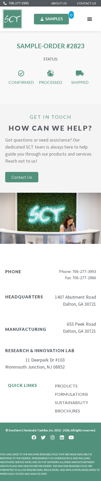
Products (66, 385)
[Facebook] (34, 437)
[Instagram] (52, 437)
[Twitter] (43, 437)
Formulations (71, 394)
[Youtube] (71, 437)
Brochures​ (67, 410)
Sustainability (71, 402)
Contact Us (86, 3)
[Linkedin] (62, 437)
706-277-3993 (19, 3)
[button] (89, 19)
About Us (59, 3)
